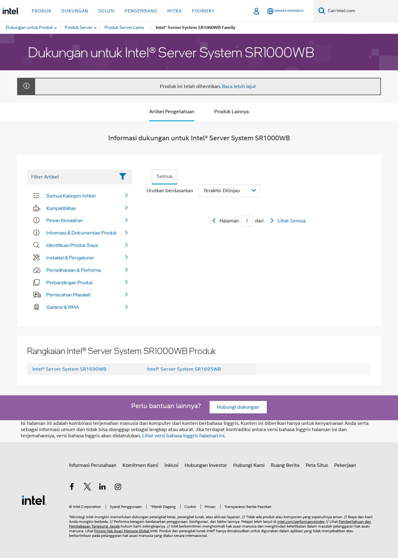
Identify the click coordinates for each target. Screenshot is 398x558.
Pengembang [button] (141, 11)
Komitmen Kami (140, 465)
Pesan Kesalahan (64, 220)
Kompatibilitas (61, 208)
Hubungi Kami (249, 465)
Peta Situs (317, 465)
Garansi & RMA (62, 307)
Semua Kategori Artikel (70, 196)
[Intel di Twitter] (87, 487)
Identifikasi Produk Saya (72, 245)
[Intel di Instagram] (118, 487)
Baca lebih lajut (239, 86)
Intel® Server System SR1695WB (184, 369)
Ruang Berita (285, 465)
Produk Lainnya (231, 112)
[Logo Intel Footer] (34, 500)
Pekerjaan (345, 465)
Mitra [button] (174, 11)
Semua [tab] (164, 176)
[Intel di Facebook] (72, 487)
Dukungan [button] (75, 11)
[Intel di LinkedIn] (102, 487)
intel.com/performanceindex (301, 521)
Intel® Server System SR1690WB (69, 369)
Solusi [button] (106, 11)
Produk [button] (42, 11)
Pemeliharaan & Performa (73, 270)
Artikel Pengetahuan (171, 112)
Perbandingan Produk (69, 282)
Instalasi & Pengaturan (70, 257)
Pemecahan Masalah (68, 294)
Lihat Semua (292, 221)
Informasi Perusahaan (92, 465)
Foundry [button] (203, 11)
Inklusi (171, 465)
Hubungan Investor (206, 465)
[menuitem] (79, 27)
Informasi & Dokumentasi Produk (81, 233)
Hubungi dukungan (238, 407)
